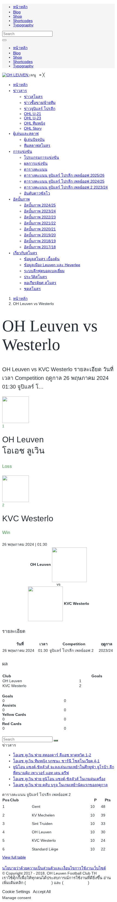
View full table (14, 857)
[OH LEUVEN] (15, 75)
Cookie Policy (75, 883)
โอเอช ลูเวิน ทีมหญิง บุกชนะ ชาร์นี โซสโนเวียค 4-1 (56, 761)
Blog (17, 12)
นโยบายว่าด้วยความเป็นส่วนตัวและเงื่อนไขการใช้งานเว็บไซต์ (54, 868)
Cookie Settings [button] (16, 892)
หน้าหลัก (20, 7)
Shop (17, 16)
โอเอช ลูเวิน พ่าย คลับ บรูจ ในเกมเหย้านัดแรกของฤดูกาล (60, 785)
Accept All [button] (42, 892)
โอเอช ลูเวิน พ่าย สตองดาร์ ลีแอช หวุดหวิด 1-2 (52, 755)
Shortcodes (23, 20)
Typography (23, 25)
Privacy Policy (38, 883)
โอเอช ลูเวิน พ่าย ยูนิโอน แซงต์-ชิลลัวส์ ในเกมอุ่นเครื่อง (59, 779)
